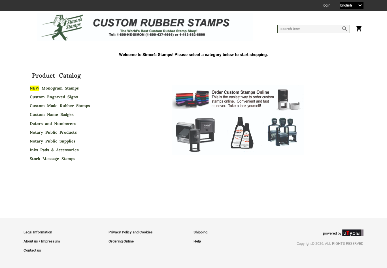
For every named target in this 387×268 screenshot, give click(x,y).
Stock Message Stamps (52, 158)
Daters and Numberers (53, 123)
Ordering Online (121, 241)
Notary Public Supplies (53, 141)
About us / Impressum (42, 241)
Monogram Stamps (54, 88)
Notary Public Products (53, 132)
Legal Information (38, 232)
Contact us (32, 250)
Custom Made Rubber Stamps (60, 105)
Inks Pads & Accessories (54, 149)
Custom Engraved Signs (54, 96)
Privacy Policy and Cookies (131, 232)
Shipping (200, 232)
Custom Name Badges (52, 114)
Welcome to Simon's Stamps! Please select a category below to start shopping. (193, 54)
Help (197, 241)
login (326, 5)
